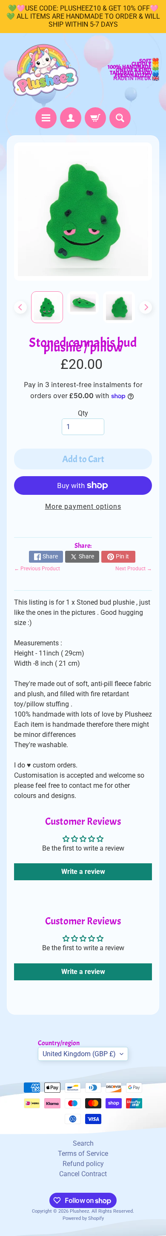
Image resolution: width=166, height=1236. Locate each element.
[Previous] (20, 307)
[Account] (70, 117)
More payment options (83, 506)
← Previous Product (37, 569)
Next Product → (133, 569)
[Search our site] (120, 117)
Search (83, 1143)
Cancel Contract (83, 1174)
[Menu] (46, 117)
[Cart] (95, 117)
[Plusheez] (45, 70)
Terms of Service (83, 1154)
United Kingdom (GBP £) (79, 1054)
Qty (83, 413)
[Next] (145, 307)
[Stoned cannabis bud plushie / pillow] (47, 307)
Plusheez (79, 1211)
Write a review (83, 872)
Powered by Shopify (83, 1218)
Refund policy (83, 1164)
